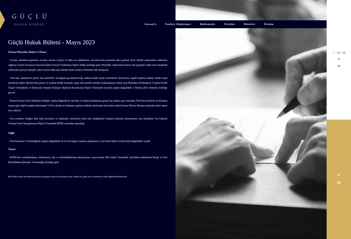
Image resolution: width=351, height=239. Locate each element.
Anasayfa (150, 24)
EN (338, 52)
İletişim (269, 24)
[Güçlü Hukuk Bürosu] (23, 18)
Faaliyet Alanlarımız (178, 24)
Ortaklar (229, 24)
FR (344, 52)
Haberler (249, 24)
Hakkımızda (207, 24)
